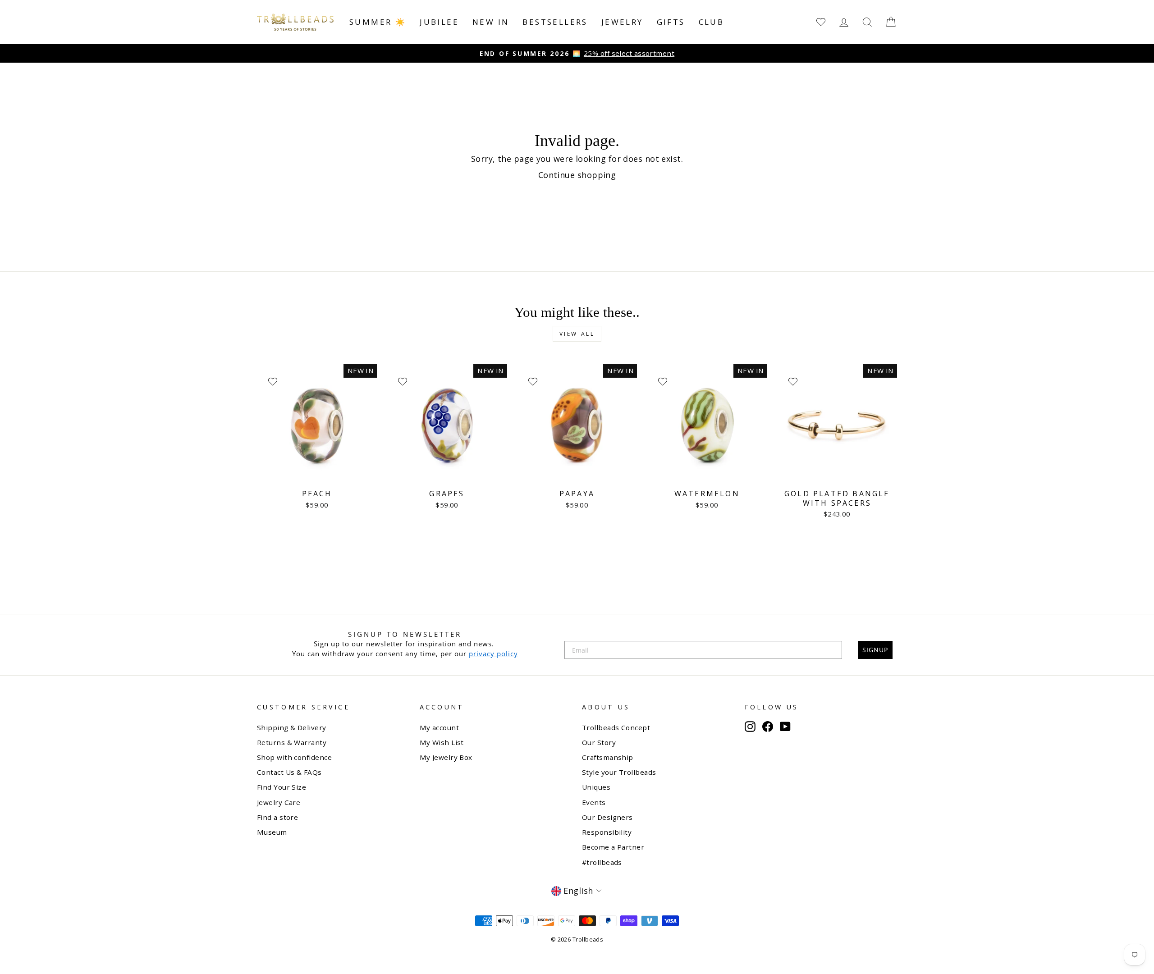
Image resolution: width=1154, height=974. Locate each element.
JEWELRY (622, 22)
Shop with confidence (294, 757)
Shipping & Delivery (291, 727)
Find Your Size (281, 786)
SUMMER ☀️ (377, 22)
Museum (272, 832)
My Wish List (442, 742)
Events (594, 802)
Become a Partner (613, 846)
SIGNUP (875, 649)
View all (577, 334)
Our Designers (607, 817)
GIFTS (671, 22)
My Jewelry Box (446, 757)
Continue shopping (577, 174)
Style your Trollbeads (619, 772)
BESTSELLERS (554, 22)
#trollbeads (602, 862)
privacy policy (493, 653)
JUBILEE (439, 22)
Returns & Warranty (291, 742)
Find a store (277, 817)
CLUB (711, 22)
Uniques (596, 786)
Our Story (599, 742)
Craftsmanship (607, 757)
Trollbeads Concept (616, 727)
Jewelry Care (278, 802)
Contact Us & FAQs (289, 772)
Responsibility (607, 832)
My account (439, 727)
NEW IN (490, 22)
